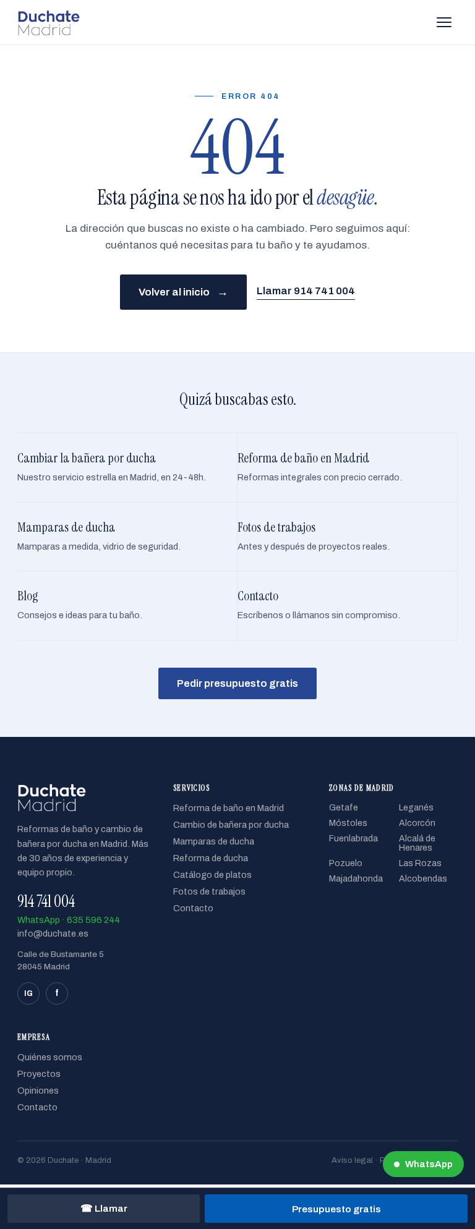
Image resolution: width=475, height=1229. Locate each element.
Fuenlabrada (353, 838)
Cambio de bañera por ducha (231, 825)
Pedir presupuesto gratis (237, 683)
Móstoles (348, 823)
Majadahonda (356, 878)
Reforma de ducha (210, 858)
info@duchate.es (52, 933)
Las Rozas (420, 863)
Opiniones (38, 1090)
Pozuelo (345, 863)
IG (28, 993)
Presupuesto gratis (336, 1209)
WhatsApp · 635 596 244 (68, 920)
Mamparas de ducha (213, 841)
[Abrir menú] (444, 22)
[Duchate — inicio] (48, 22)
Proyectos (39, 1074)
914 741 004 (46, 901)
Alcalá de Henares (417, 843)
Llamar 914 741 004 (306, 291)
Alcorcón (417, 823)
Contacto (193, 908)
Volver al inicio (183, 292)
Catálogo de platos (212, 875)
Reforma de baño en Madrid (228, 808)
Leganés (416, 807)
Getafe (343, 807)
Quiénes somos (49, 1057)
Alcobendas (423, 878)
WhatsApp (429, 1164)
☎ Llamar (103, 1208)
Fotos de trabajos (209, 891)
